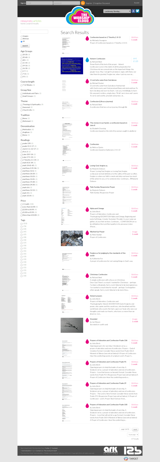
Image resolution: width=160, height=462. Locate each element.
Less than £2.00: (30, 207)
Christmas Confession (98, 274)
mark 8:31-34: (29, 163)
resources (26, 20)
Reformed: (28, 121)
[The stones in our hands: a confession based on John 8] (72, 131)
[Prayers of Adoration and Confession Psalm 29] (72, 391)
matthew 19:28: (30, 182)
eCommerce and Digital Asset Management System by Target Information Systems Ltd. (131, 459)
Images (25, 36)
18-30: (26, 54)
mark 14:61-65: (29, 165)
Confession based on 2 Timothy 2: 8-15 (105, 37)
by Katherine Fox (96, 258)
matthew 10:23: (30, 176)
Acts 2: (26, 151)
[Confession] (72, 152)
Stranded (93, 319)
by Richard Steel (96, 62)
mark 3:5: (27, 193)
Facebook (133, 11)
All (24, 41)
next (135, 429)
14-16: (26, 65)
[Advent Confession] (72, 66)
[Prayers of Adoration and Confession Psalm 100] (72, 412)
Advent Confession (97, 59)
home (23, 23)
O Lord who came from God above (103, 80)
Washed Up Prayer (97, 232)
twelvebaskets (26, 451)
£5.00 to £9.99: (29, 212)
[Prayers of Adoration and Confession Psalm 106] (72, 348)
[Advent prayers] (72, 304)
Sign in (23, 3)
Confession (94, 144)
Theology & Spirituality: (33, 104)
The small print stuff (50, 451)
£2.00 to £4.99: (29, 209)
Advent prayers (96, 296)
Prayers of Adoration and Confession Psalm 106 (108, 340)
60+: (25, 60)
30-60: (26, 57)
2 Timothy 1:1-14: (30, 160)
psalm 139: (28, 143)
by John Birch (95, 211)
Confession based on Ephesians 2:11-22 (105, 150)
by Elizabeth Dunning (98, 128)
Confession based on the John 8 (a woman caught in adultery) (113, 131)
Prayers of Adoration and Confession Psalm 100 (108, 404)
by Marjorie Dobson (97, 169)
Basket (136, 3)
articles (37, 20)
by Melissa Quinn (96, 147)
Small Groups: (29, 96)
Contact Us (39, 451)
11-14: (26, 63)
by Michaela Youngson (98, 40)
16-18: (26, 68)
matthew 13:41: (30, 179)
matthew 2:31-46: (30, 168)
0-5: (25, 76)
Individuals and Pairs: (32, 93)
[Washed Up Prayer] (72, 239)
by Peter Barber (96, 235)
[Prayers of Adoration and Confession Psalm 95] (72, 370)
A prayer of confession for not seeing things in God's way (111, 261)
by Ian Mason (95, 322)
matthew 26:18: (30, 174)
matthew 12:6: (29, 171)
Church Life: (28, 110)
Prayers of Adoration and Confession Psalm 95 (108, 362)
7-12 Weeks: (28, 85)
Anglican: (27, 132)
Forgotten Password (102, 3)
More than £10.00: (31, 215)
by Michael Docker (97, 83)
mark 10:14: (28, 196)
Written (26, 39)
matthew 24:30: (30, 185)
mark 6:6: (27, 187)
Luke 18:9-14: (29, 154)
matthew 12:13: (30, 190)
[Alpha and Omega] (72, 216)
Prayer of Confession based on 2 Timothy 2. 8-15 (108, 43)
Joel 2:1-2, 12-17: (30, 149)
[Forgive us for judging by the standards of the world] (72, 261)
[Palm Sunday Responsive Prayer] (72, 195)
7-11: (25, 74)
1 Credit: (28, 204)
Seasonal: (27, 107)
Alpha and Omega (97, 208)
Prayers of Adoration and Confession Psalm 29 (108, 383)
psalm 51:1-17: (29, 146)
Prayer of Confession (98, 237)
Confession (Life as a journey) (101, 101)
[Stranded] (72, 327)
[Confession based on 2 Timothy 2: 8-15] (72, 45)
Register (89, 3)
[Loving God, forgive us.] (72, 173)
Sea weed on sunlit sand (99, 324)
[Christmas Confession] (72, 282)
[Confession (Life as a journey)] (72, 109)
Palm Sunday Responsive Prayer (102, 187)
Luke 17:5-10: (29, 157)
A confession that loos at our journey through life (108, 107)
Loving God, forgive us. (99, 166)
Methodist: (28, 129)
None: (26, 118)
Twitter (137, 11)
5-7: (25, 71)
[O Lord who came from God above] (72, 88)
